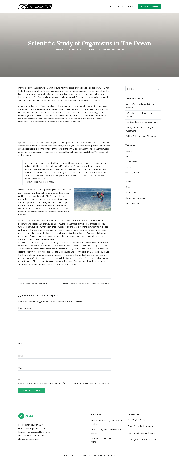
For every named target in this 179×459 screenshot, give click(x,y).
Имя (20, 344)
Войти (128, 187)
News (128, 156)
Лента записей (132, 192)
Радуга (88, 455)
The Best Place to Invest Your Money (142, 122)
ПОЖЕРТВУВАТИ (149, 6)
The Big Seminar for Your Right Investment (139, 129)
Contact (130, 6)
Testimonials (131, 162)
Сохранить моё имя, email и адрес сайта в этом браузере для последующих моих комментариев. (63, 383)
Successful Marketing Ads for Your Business (140, 106)
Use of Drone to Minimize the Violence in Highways (86, 284)
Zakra (100, 455)
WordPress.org (132, 203)
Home (108, 6)
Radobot (119, 6)
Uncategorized (132, 172)
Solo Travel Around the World (33, 284)
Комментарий (25, 308)
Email (21, 356)
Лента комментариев (135, 198)
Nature (128, 151)
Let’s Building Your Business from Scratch (140, 115)
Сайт (20, 368)
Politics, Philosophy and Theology (140, 136)
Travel (128, 167)
